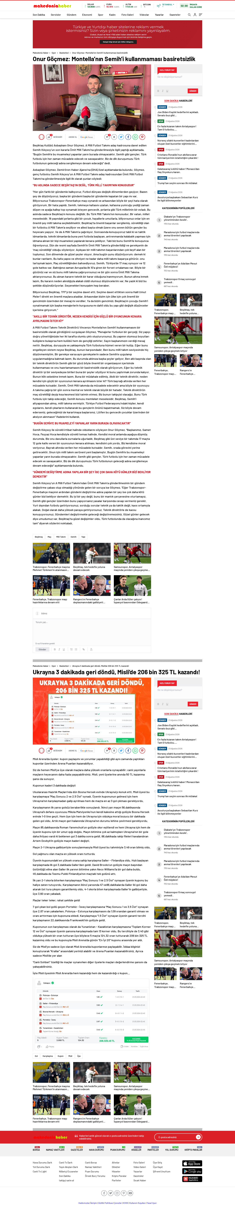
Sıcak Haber (139, 1180)
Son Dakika (39, 14)
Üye (79, 1056)
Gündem (71, 14)
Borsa (36, 1148)
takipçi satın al (66, 1180)
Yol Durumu (171, 1148)
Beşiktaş (39, 536)
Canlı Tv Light (40, 1171)
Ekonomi (87, 14)
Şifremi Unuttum (161, 1171)
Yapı (83, 536)
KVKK (125, 1203)
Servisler (56, 14)
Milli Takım (61, 536)
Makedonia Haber (40, 53)
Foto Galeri (127, 14)
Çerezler (118, 1203)
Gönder (42, 649)
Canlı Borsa (91, 1162)
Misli (70, 1056)
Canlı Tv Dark (65, 1162)
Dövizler (116, 1167)
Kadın (112, 14)
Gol (36, 1056)
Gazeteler (175, 14)
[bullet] (76, 649)
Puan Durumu (117, 1148)
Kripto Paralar (193, 1148)
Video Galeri (139, 1167)
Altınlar (116, 1162)
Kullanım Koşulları (137, 1203)
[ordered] (71, 649)
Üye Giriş (157, 1162)
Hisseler (136, 1148)
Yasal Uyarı (152, 1203)
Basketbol (64, 53)
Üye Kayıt (158, 1167)
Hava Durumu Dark (42, 1162)
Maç (49, 536)
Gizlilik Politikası (105, 1203)
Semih (73, 536)
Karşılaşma (48, 1056)
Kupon (60, 1056)
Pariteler (153, 1148)
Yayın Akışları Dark (68, 1167)
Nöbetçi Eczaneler (68, 1171)
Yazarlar (159, 14)
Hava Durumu (96, 1148)
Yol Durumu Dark (41, 1167)
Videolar (144, 14)
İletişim (93, 1203)
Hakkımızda (83, 1203)
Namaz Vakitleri (55, 1148)
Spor (100, 14)
